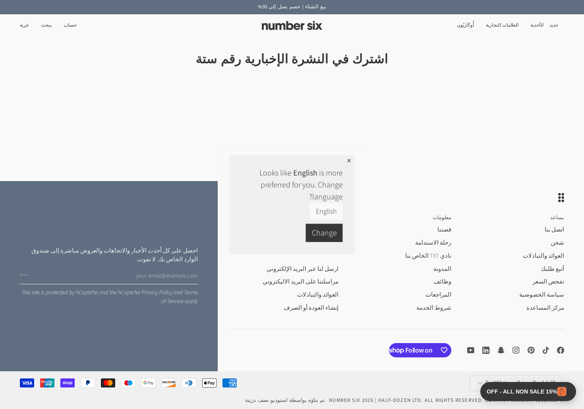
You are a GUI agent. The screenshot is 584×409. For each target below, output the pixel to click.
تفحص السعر (548, 282)
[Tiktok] (546, 350)
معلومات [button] (442, 217)
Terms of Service (180, 296)
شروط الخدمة (433, 308)
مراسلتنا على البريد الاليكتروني (300, 282)
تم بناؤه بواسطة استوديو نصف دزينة (285, 400)
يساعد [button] (557, 217)
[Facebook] (560, 350)
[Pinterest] (531, 350)
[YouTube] (470, 350)
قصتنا (444, 230)
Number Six (344, 400)
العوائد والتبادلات (543, 256)
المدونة (442, 269)
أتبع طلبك (552, 269)
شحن (557, 243)
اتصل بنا (554, 230)
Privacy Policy (156, 292)
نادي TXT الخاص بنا (428, 256)
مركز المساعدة (545, 308)
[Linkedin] (485, 350)
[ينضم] (26, 274)
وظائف (442, 282)
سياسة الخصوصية (541, 295)
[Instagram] (516, 350)
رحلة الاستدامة (433, 243)
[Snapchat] (501, 350)
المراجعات (438, 295)
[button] (536, 25)
